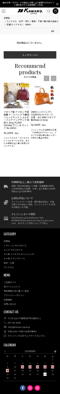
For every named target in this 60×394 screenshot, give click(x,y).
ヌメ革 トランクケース (14, 258)
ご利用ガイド (10, 282)
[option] (16, 116)
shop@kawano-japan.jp (19, 326)
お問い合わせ (10, 304)
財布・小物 (9, 262)
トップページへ (30, 55)
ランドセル (9, 267)
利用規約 (8, 299)
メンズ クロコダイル (13, 249)
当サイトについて (12, 286)
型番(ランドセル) (14, 24)
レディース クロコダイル (15, 245)
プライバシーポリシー (14, 295)
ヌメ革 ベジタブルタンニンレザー (19, 254)
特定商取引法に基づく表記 (16, 290)
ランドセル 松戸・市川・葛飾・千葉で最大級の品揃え (33, 21)
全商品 (7, 17)
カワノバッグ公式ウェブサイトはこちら (26, 335)
